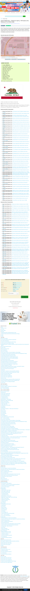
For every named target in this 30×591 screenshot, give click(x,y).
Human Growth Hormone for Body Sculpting (7, 426)
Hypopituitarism (3, 392)
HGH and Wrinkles (3, 413)
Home (5, 12)
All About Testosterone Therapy (5, 374)
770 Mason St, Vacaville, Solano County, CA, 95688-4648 (20, 263)
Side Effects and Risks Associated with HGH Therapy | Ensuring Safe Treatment (12, 366)
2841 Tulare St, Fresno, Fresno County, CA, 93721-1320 (20, 272)
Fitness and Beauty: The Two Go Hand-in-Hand (8, 457)
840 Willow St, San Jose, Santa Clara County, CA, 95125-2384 (20, 224)
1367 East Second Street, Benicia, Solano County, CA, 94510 (21, 172)
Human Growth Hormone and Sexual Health (7, 416)
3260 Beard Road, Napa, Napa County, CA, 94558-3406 (20, 270)
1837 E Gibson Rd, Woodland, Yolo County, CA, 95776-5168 (20, 271)
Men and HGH (3, 409)
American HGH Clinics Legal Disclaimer (6, 376)
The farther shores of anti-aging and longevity (8, 381)
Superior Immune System (4, 401)
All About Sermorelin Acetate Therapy (6, 373)
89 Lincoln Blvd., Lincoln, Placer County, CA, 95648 (19, 200)
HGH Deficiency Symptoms (5, 442)
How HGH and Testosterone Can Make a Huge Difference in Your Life (11, 433)
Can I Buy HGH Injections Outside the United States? (8, 339)
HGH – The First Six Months (5, 388)
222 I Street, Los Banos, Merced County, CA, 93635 (19, 115)
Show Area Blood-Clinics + (21, 59)
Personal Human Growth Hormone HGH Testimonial (8, 362)
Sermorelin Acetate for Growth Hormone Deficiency (8, 468)
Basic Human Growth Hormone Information (7, 360)
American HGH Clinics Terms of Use (6, 543)
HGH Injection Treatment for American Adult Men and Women (10, 484)
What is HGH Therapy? (4, 338)
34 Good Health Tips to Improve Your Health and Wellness (9, 358)
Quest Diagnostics (8, 57)
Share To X (3, 25)
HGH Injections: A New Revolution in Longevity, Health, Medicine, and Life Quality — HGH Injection (15, 429)
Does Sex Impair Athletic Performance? (6, 446)
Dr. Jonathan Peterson (7, 23)
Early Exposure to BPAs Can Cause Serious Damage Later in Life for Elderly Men (12, 461)
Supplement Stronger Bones (5, 402)
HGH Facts (17, 12)
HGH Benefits (3, 414)
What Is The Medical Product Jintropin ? (7, 471)
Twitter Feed (3, 369)
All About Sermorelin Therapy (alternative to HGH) (8, 332)
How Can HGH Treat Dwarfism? (5, 419)
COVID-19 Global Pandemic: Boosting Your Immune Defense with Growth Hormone (13, 458)
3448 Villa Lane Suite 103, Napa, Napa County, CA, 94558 (20, 190)
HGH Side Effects (3, 412)
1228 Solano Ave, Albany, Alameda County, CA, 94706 (20, 173)
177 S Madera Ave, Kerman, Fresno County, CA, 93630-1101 (20, 264)
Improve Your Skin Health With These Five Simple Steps (9, 448)
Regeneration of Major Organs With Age (7, 400)
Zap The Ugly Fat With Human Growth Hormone (8, 440)
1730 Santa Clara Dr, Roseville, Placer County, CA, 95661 (20, 193)
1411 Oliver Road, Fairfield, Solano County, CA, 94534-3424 (20, 262)
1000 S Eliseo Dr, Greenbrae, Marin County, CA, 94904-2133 (20, 267)
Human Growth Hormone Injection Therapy (7, 343)
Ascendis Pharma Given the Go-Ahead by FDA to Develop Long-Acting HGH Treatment (13, 462)
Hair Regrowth (3, 406)
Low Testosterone (4, 536)
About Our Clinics (3, 556)
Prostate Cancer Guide (4, 435)
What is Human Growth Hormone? (6, 346)
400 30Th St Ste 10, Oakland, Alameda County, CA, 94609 (20, 171)
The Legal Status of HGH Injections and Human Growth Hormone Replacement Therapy (14, 353)
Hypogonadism (3, 407)
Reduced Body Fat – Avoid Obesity (6, 399)
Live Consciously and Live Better (5, 439)
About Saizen (3, 477)
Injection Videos (13, 12)
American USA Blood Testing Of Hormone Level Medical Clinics (10, 380)
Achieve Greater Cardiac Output (5, 393)
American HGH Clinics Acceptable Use (6, 375)
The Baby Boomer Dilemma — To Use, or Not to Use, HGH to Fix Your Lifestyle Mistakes (14, 436)
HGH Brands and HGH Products (5, 359)
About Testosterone (4, 530)
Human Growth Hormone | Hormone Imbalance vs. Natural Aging (10, 352)
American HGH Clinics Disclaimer (5, 544)
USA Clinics (8, 12)
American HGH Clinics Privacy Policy (6, 542)
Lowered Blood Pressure (4, 398)
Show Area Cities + (8, 59)
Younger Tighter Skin (4, 500)
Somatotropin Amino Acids (5, 479)
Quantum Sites (3, 382)
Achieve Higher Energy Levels (5, 394)
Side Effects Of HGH (4, 508)
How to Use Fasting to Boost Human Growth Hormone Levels (10, 449)
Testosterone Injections (4, 550)
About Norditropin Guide (4, 472)
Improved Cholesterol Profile (5, 395)
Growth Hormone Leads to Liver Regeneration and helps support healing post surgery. (14, 463)
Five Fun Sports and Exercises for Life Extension (8, 464)
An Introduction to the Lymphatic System (7, 434)
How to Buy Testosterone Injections (6, 535)
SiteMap (24, 12)
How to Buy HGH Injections (5, 340)
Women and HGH (3, 507)
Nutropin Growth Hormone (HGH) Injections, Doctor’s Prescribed (10, 523)
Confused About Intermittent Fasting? (6, 456)
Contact (21, 12)
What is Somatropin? (4, 478)
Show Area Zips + (14, 59)
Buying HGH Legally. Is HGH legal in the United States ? (9, 386)
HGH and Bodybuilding (4, 450)
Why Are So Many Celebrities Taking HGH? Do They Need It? (10, 455)
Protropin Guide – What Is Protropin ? (6, 476)
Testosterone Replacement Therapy (6, 365)
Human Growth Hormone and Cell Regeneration (8, 427)
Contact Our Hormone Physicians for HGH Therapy (8, 561)
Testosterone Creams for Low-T (6, 532)
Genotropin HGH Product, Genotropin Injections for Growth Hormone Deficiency (13, 469)
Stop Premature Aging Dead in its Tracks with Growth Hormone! (10, 437)
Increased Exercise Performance (5, 405)
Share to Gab (8, 25)
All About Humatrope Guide (5, 470)
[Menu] (27, 2)
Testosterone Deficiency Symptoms (6, 537)
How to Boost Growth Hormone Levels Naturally (8, 354)
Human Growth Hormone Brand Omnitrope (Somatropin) (9, 475)
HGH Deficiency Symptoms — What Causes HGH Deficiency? (9, 408)
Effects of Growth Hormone (5, 348)
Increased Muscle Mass (4, 493)
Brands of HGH (3, 347)
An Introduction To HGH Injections (6, 483)
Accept (25, 589)
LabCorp (7, 56)
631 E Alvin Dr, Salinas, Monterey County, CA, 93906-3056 (20, 242)
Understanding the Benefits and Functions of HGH (8, 355)
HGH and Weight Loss (4, 415)
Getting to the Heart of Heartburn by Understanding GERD (9, 441)
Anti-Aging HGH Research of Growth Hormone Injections (9, 361)
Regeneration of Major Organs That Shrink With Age (9, 497)
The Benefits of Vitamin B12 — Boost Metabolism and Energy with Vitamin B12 (12, 447)
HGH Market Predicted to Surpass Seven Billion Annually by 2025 (10, 379)
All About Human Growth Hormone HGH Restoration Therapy (10, 333)
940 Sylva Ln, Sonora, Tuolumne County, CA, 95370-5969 (20, 237)
